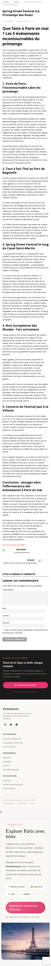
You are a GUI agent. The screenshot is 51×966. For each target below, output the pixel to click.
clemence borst (22, 21)
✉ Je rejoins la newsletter (25, 685)
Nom (4, 608)
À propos (6, 757)
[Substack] (16, 724)
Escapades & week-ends (13, 743)
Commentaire (7, 590)
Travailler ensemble (11, 770)
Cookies (33, 803)
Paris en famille (9, 747)
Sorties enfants (9, 788)
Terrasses (7, 780)
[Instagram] (5, 724)
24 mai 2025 (8, 21)
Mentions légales (9, 803)
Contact (6, 765)
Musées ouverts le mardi (13, 784)
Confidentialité (22, 803)
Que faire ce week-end (12, 739)
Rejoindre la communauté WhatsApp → (23, 907)
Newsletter (7, 762)
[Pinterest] (11, 724)
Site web (5, 623)
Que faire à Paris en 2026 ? (13, 545)
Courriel (5, 615)
